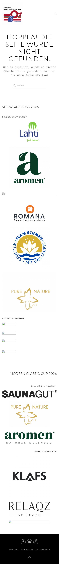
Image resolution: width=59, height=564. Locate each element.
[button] (55, 14)
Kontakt (13, 550)
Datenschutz (43, 550)
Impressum (27, 550)
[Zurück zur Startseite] (12, 14)
